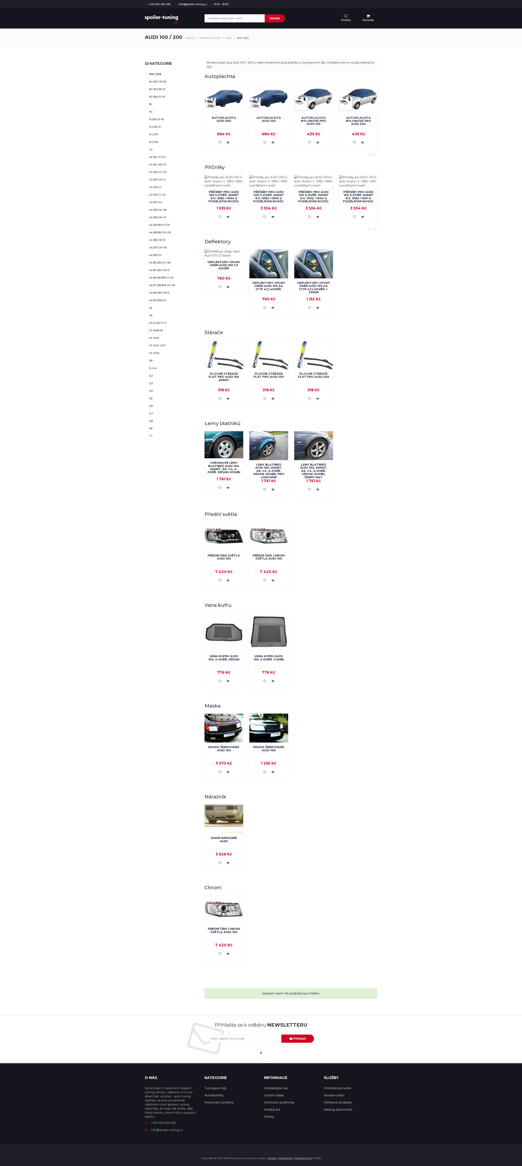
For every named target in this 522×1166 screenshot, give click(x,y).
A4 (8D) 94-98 (158, 209)
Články (269, 1117)
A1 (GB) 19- (155, 126)
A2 (151, 149)
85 (150, 104)
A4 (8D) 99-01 (157, 217)
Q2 (151, 375)
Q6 (151, 405)
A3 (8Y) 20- (156, 202)
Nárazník (215, 797)
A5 (150, 307)
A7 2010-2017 (157, 345)
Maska (213, 706)
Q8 (151, 420)
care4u (272, 1158)
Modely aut (272, 1109)
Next (375, 154)
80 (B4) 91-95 (157, 96)
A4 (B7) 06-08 (158, 247)
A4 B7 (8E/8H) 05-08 (162, 285)
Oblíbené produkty (338, 1102)
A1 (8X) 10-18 (156, 119)
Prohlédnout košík (337, 1088)
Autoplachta (220, 76)
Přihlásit (299, 1038)
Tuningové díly (210, 38)
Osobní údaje (274, 1095)
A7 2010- (154, 337)
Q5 (151, 398)
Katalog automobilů (338, 1109)
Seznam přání (334, 1095)
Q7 (151, 413)
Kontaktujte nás (276, 1088)
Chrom (213, 887)
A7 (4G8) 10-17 (158, 322)
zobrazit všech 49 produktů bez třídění (290, 993)
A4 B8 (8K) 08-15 (159, 292)
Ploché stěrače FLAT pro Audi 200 (313, 375)
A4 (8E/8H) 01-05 (159, 224)
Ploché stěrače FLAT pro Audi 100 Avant (224, 377)
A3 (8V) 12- (155, 187)
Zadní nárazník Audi (224, 839)
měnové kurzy (303, 1158)
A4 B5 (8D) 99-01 (159, 270)
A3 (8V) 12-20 (157, 194)
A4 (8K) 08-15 (157, 239)
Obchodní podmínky (279, 1102)
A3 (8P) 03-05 (158, 172)
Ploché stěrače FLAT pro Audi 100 (268, 375)
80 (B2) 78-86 (157, 81)
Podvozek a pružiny (219, 1102)
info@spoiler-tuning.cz (192, 4)
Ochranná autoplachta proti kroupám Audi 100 (358, 115)
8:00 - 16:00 (221, 4)
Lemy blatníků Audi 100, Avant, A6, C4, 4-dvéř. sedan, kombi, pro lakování (268, 471)
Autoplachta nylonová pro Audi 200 (313, 121)
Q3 (151, 383)
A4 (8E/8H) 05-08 (160, 232)
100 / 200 (155, 74)
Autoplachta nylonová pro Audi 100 (268, 121)
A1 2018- (154, 141)
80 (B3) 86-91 (157, 89)
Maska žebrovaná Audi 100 (223, 748)
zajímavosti (285, 1158)
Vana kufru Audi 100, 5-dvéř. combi (268, 657)
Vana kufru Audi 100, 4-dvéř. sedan (223, 657)
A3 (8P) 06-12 (157, 179)
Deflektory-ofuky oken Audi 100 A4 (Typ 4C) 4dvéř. (268, 286)
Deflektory (218, 242)
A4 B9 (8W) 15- (158, 300)
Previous (370, 154)
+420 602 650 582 (159, 4)
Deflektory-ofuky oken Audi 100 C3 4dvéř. (224, 265)
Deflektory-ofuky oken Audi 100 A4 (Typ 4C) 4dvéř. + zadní (313, 287)
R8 (151, 428)
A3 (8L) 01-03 (157, 157)
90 (151, 111)
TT (151, 436)
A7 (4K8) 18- (156, 330)
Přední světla (221, 514)
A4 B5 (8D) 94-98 (159, 262)
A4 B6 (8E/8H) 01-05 (161, 277)
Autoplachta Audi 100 (224, 119)
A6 (150, 315)
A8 (151, 360)
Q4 (151, 390)
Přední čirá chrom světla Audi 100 (269, 557)
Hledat (275, 18)
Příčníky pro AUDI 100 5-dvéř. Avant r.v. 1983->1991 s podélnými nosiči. (313, 196)
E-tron (153, 368)
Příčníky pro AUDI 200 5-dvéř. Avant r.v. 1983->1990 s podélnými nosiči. (223, 196)
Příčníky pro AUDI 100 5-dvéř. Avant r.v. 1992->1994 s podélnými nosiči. (268, 196)
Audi (229, 38)
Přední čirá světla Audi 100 (224, 557)
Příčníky (215, 167)
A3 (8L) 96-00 (157, 164)
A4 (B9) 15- (155, 255)
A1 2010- (154, 134)
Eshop (189, 38)
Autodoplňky (214, 1095)
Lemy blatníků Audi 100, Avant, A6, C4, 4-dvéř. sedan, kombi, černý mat (313, 471)
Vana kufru (218, 605)
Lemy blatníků (222, 423)
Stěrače (214, 332)
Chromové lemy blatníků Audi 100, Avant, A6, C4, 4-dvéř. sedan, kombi (224, 467)
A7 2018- (154, 353)
